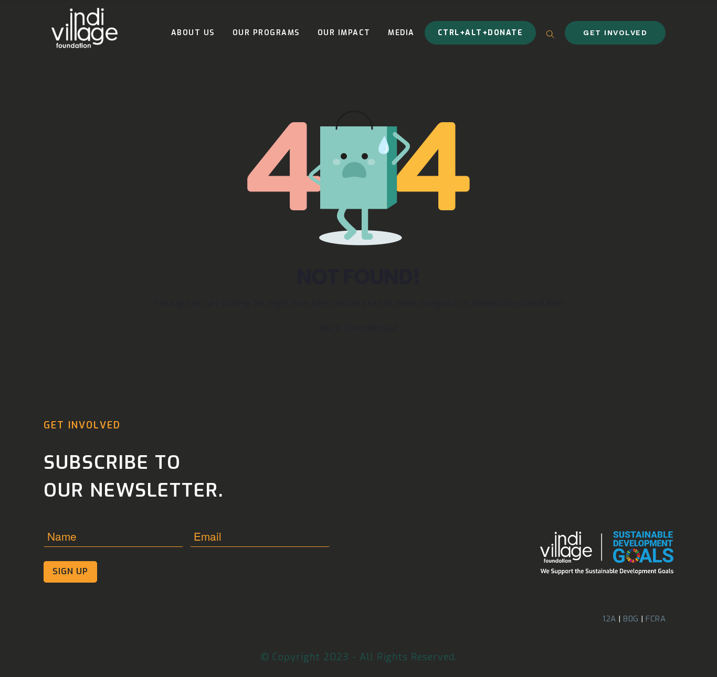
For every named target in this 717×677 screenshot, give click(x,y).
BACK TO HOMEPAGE (359, 328)
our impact (344, 33)
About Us (193, 33)
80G (631, 619)
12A (609, 619)
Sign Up (70, 571)
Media (401, 33)
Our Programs (266, 33)
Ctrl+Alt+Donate (480, 33)
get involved (615, 32)
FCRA (656, 619)
